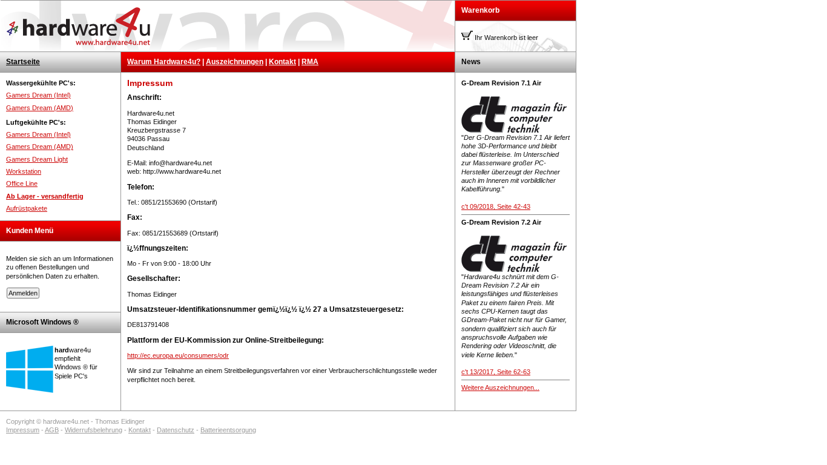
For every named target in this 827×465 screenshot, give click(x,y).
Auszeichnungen (234, 62)
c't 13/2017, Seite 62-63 (495, 371)
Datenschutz (175, 430)
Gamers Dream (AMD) (39, 107)
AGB (52, 430)
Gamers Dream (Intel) (38, 95)
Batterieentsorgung (228, 430)
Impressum (22, 430)
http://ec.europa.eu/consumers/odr (178, 355)
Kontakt (282, 62)
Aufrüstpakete (26, 208)
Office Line (22, 183)
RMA (309, 62)
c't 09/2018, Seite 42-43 (495, 206)
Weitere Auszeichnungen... (500, 387)
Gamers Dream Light (37, 159)
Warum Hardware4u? (163, 62)
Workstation (23, 171)
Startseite (23, 62)
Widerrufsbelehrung (93, 430)
